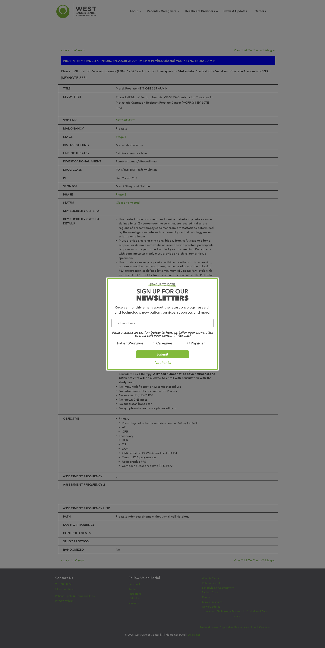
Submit (162, 354)
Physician (198, 343)
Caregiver (164, 343)
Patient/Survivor (130, 343)
